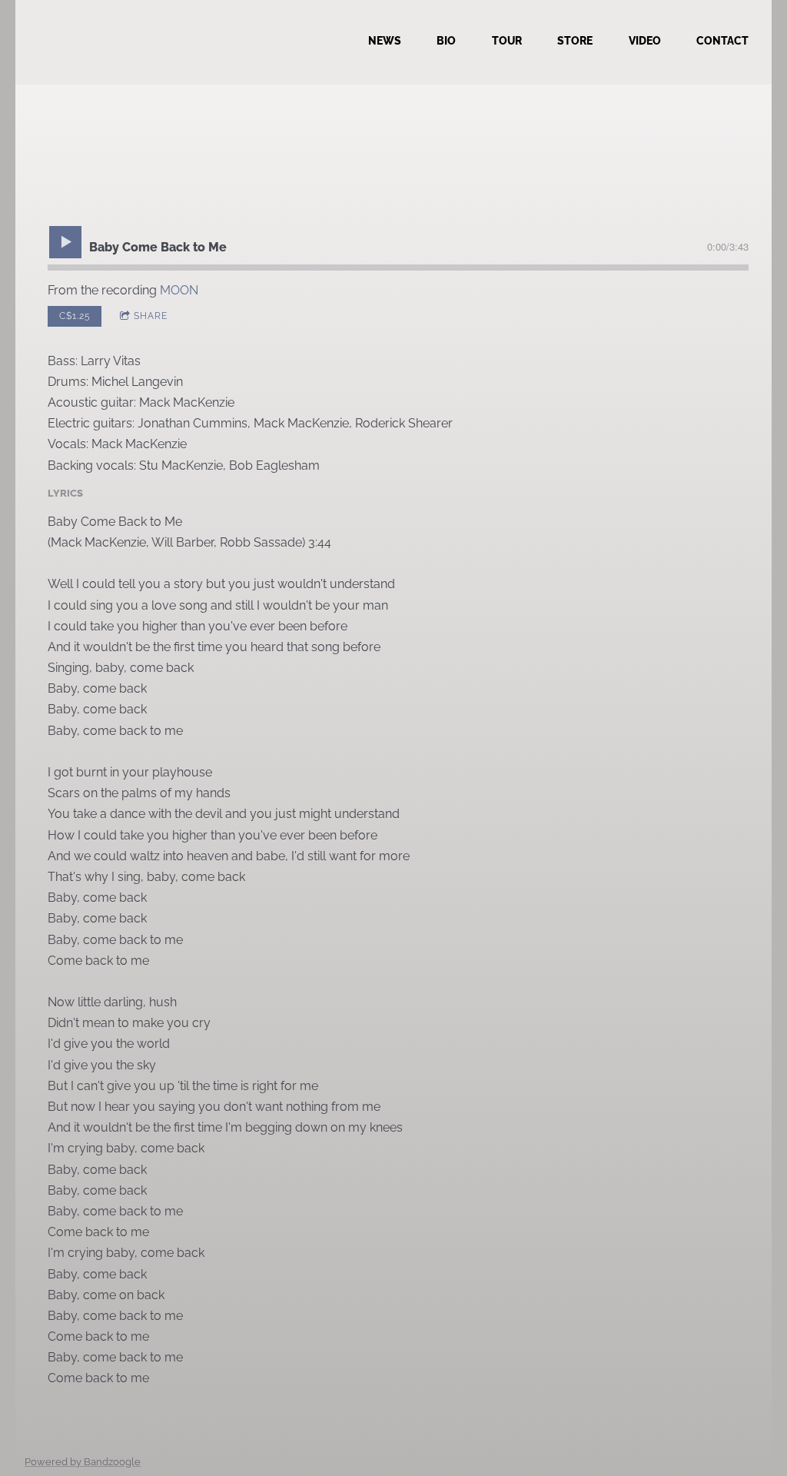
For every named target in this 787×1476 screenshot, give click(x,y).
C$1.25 (75, 316)
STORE (575, 41)
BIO (446, 41)
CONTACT (722, 41)
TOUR (507, 41)
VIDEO (645, 41)
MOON (179, 290)
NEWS (384, 41)
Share (151, 316)
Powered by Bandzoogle (83, 1461)
